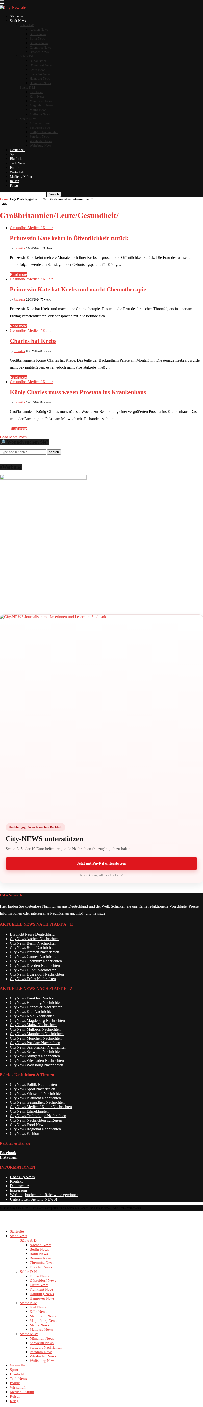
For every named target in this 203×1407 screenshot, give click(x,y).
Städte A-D (27, 25)
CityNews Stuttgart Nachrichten (35, 1056)
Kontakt (16, 1181)
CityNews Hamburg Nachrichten (36, 1002)
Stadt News (18, 21)
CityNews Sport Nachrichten (32, 1089)
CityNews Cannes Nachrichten (34, 956)
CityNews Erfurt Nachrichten (33, 979)
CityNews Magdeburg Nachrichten (37, 1020)
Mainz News (38, 110)
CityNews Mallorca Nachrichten (35, 1029)
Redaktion (19, 248)
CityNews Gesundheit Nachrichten (37, 1102)
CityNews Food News (27, 1125)
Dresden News (39, 52)
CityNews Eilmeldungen (29, 1111)
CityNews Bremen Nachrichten (34, 952)
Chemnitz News (40, 47)
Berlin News (38, 34)
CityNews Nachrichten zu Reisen (36, 1120)
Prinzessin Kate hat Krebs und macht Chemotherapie (78, 289)
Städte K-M (27, 87)
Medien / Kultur (21, 177)
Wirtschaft (17, 172)
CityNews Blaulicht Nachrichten (35, 1098)
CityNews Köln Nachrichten (32, 1016)
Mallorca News (40, 114)
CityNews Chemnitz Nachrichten (36, 961)
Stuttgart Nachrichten (44, 132)
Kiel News (36, 92)
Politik (14, 168)
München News (40, 123)
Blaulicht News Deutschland (32, 934)
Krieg (14, 185)
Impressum (18, 1190)
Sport (14, 154)
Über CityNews (22, 1177)
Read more (18, 274)
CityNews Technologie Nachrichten (38, 1116)
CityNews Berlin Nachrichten (33, 943)
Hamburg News (40, 78)
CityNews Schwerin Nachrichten (36, 1051)
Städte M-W (28, 119)
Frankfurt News (40, 74)
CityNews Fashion (24, 1133)
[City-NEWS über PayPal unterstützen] (101, 716)
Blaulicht (16, 159)
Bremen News (39, 43)
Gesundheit (17, 150)
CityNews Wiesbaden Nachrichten (37, 1060)
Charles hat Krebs (33, 341)
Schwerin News (40, 127)
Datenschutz (19, 1186)
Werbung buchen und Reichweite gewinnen (44, 1195)
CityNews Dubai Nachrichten (33, 970)
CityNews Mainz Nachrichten (33, 1025)
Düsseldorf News (41, 65)
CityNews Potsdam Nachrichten (35, 1043)
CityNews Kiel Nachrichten (31, 1011)
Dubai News (38, 61)
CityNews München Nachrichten (36, 1038)
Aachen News (39, 29)
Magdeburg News (41, 105)
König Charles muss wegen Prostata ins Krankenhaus (78, 392)
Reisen (14, 181)
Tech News (17, 163)
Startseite (16, 16)
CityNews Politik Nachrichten (33, 1084)
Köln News (37, 96)
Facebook (8, 1153)
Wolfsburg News (40, 145)
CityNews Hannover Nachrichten (36, 1007)
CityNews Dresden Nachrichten (35, 965)
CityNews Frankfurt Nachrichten (35, 998)
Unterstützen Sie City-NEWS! (33, 1199)
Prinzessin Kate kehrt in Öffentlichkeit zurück (69, 238)
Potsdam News (39, 136)
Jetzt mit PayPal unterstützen (101, 863)
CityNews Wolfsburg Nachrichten (36, 1065)
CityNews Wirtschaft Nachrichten (36, 1093)
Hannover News (40, 83)
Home (4, 199)
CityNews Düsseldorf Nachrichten (37, 974)
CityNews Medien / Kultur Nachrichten (41, 1107)
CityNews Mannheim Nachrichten (37, 1034)
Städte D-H (27, 56)
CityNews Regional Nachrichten (35, 1129)
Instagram (8, 1157)
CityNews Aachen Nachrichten (34, 939)
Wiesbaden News (41, 141)
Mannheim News (41, 101)
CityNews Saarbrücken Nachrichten (38, 1047)
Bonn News (37, 38)
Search (54, 194)
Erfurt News (37, 70)
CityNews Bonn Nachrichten (32, 948)
